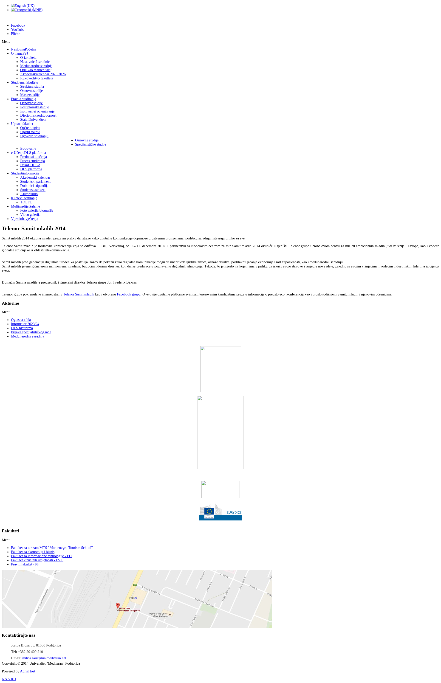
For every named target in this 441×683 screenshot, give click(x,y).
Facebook (18, 25)
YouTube (17, 29)
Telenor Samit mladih (78, 294)
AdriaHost (27, 671)
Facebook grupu (129, 294)
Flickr (15, 34)
